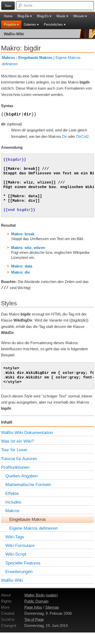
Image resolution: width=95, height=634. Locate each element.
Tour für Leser (14, 449)
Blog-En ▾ (44, 16)
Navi (8, 6)
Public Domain (36, 601)
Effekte (12, 493)
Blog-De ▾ (24, 16)
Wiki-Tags (14, 537)
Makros (8, 57)
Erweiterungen (18, 571)
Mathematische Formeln (28, 484)
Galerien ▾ (31, 24)
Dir (64, 136)
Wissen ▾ (80, 16)
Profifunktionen (15, 467)
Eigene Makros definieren (33, 528)
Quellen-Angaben (21, 476)
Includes (13, 502)
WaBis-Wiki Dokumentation (27, 432)
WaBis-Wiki (14, 34)
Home (8, 16)
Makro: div (20, 272)
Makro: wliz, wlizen (28, 247)
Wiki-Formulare (19, 545)
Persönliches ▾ (55, 24)
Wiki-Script (15, 554)
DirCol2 (82, 136)
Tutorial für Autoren (19, 458)
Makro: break (22, 234)
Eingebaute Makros (35, 57)
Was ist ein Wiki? (17, 441)
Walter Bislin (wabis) (41, 595)
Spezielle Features (23, 563)
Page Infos (33, 607)
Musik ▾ (62, 16)
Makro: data (21, 266)
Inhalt (6, 422)
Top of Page (34, 619)
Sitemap (52, 607)
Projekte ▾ (11, 24)
